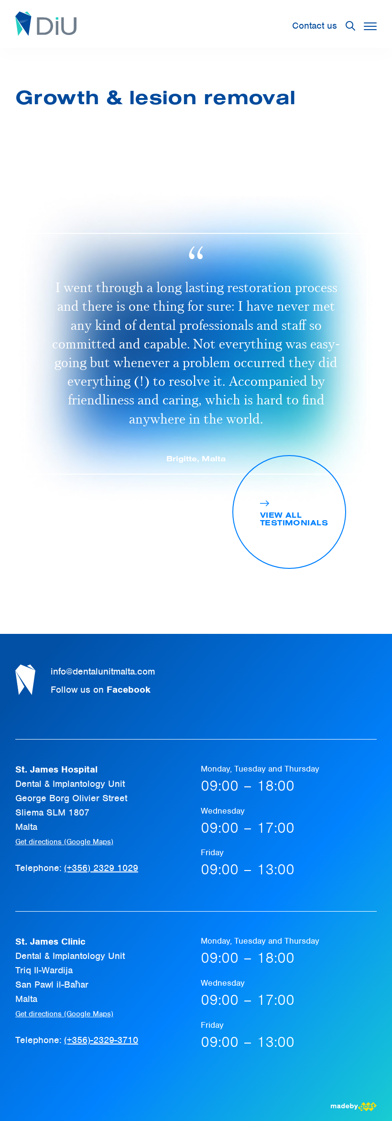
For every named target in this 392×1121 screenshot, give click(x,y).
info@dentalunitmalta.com (103, 671)
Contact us (314, 26)
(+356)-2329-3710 (101, 1040)
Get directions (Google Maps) (64, 842)
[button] (370, 26)
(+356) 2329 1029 (101, 868)
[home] (45, 25)
